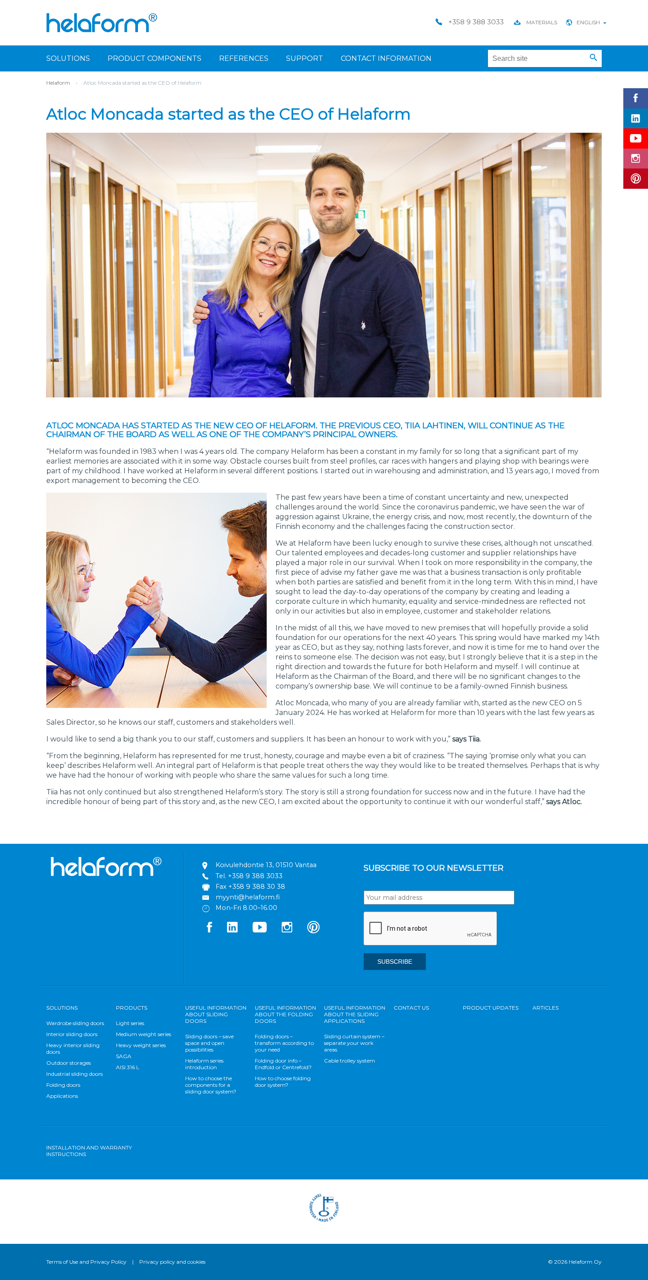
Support (304, 58)
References (243, 58)
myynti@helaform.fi (248, 897)
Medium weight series (143, 1034)
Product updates (490, 1007)
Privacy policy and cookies (172, 1261)
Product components (154, 58)
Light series (130, 1023)
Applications (62, 1096)
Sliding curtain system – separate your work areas (354, 1043)
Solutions (68, 58)
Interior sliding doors (71, 1034)
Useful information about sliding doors (215, 1014)
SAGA (123, 1056)
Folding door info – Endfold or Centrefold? (283, 1063)
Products (131, 1007)
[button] (593, 58)
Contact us (411, 1007)
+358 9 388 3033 (255, 876)
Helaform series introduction (204, 1063)
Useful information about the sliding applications (354, 1014)
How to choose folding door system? (283, 1081)
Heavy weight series (141, 1045)
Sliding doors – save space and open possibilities (209, 1043)
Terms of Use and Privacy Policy (86, 1261)
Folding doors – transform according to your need (284, 1043)
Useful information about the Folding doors (285, 1014)
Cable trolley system (349, 1060)
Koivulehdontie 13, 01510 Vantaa (266, 865)
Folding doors (63, 1085)
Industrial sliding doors (74, 1073)
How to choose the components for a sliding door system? (210, 1085)
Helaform (102, 23)
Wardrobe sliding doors (75, 1023)
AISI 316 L (127, 1067)
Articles (546, 1007)
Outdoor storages (68, 1062)
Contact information (386, 58)
